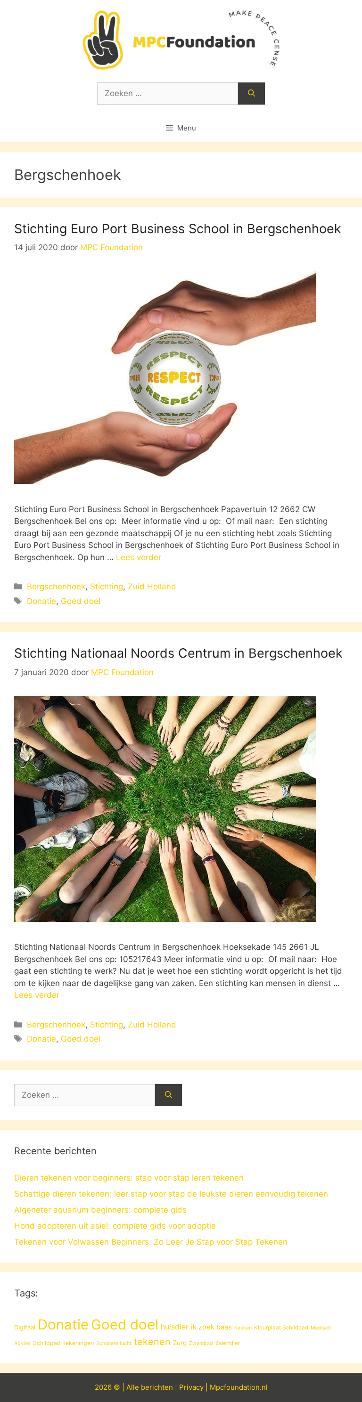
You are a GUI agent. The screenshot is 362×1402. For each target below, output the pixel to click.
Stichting (106, 586)
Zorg (180, 1342)
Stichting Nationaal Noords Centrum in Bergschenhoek (178, 653)
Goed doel (80, 601)
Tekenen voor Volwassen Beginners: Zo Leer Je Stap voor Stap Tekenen (151, 1242)
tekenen (152, 1341)
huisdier (175, 1326)
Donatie (41, 601)
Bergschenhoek (56, 586)
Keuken (243, 1328)
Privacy (191, 1387)
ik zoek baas (211, 1327)
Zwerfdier (227, 1343)
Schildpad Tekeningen (63, 1342)
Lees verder (138, 557)
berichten (157, 1387)
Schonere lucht (114, 1343)
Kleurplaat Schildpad (281, 1327)
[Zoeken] (251, 93)
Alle (133, 1387)
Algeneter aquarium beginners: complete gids (100, 1210)
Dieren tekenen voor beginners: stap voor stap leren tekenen (129, 1177)
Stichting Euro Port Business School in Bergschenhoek (177, 228)
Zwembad (201, 1343)
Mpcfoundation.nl (239, 1387)
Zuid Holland (152, 586)
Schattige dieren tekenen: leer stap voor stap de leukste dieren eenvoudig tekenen (171, 1193)
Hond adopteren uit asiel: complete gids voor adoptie (115, 1226)
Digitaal (24, 1327)
